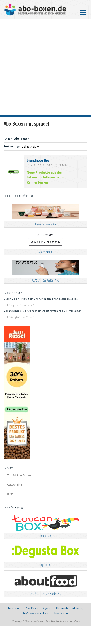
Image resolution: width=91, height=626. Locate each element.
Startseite (14, 608)
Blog (10, 494)
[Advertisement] (45, 67)
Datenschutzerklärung (69, 608)
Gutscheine (14, 485)
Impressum (61, 613)
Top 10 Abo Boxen (19, 475)
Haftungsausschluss (35, 613)
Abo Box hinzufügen (38, 608)
